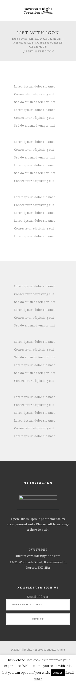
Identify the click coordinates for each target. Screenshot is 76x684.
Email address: (38, 596)
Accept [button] (57, 672)
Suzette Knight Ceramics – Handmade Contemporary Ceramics (38, 42)
